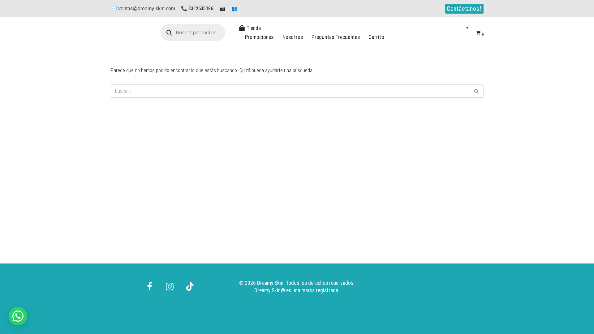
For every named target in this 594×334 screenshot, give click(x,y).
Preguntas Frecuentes (336, 37)
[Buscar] (477, 91)
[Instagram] (170, 283)
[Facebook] (150, 283)
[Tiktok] (190, 283)
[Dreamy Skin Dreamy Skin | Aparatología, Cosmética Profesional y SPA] (129, 32)
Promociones (259, 37)
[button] (467, 28)
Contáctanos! (464, 8)
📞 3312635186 (197, 8)
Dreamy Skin (267, 290)
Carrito (376, 37)
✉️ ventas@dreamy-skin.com (143, 8)
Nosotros (292, 37)
